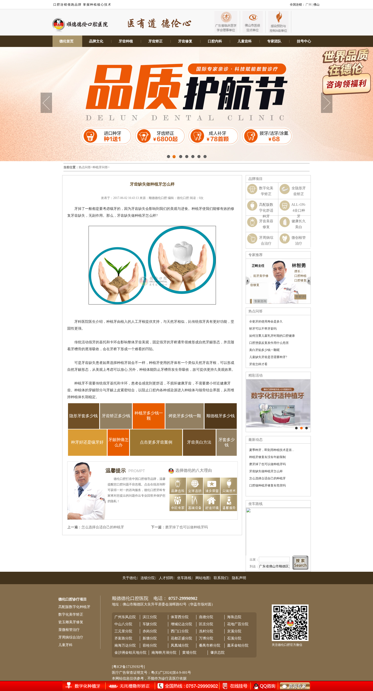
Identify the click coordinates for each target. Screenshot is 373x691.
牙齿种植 (126, 41)
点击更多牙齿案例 (156, 442)
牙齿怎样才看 (258, 364)
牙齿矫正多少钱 (116, 416)
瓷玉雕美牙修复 (70, 622)
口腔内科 (215, 41)
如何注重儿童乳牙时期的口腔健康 (272, 336)
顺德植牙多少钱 (220, 416)
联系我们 (221, 578)
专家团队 (274, 41)
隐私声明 (239, 578)
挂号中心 (304, 41)
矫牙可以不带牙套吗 (263, 328)
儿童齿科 (245, 41)
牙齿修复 (185, 41)
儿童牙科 (65, 645)
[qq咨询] (264, 686)
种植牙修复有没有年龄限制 (267, 457)
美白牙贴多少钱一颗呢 (264, 350)
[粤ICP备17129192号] (128, 667)
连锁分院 (148, 578)
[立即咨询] (292, 686)
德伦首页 (66, 41)
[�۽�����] (296, 428)
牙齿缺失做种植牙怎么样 (266, 471)
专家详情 (283, 296)
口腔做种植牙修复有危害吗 (267, 485)
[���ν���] (306, 428)
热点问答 (85, 167)
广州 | (309, 4)
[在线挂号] (87, 685)
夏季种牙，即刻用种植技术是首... (271, 450)
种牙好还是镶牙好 (87, 442)
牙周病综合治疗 (70, 637)
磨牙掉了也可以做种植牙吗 (186, 527)
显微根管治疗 (69, 630)
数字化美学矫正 (70, 614)
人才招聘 (166, 578)
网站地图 (202, 578)
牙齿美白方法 (199, 442)
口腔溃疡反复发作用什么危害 (269, 343)
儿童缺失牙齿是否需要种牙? (268, 357)
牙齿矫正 (155, 41)
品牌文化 (96, 41)
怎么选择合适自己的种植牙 (102, 527)
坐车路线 (184, 578)
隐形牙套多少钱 (83, 416)
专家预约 (298, 296)
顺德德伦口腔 (158, 198)
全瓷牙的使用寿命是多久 (266, 321)
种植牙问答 (100, 167)
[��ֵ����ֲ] (301, 428)
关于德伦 (129, 578)
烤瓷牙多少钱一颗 (184, 416)
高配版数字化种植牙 (74, 607)
